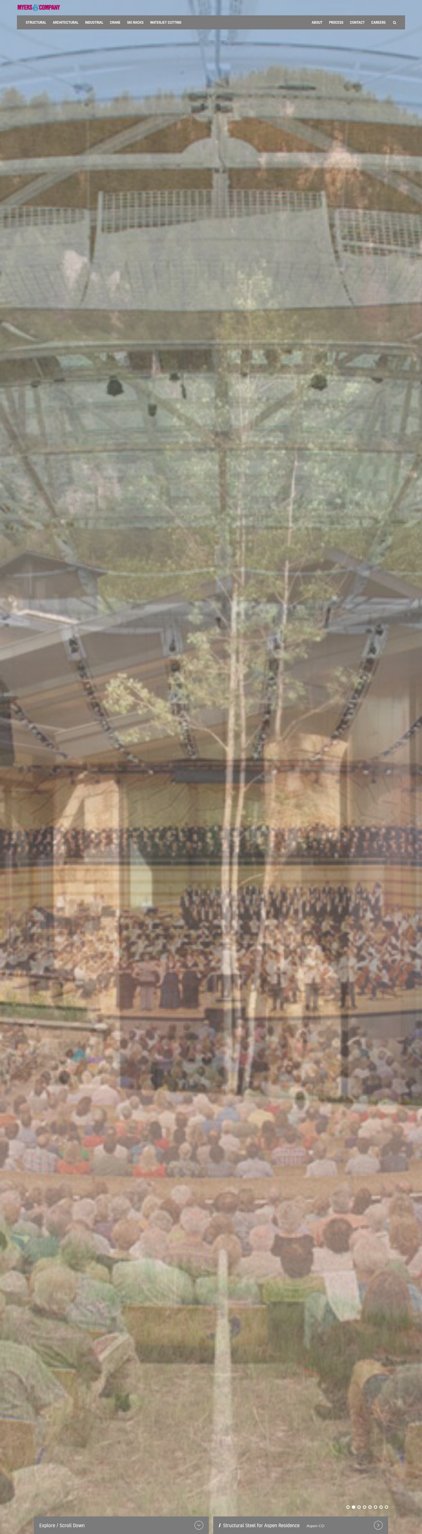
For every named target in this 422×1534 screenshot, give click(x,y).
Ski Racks (135, 22)
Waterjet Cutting (165, 22)
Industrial (94, 22)
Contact (357, 22)
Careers (378, 22)
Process (336, 22)
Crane (115, 22)
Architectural (65, 22)
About (317, 22)
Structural (36, 22)
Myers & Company (39, 7)
